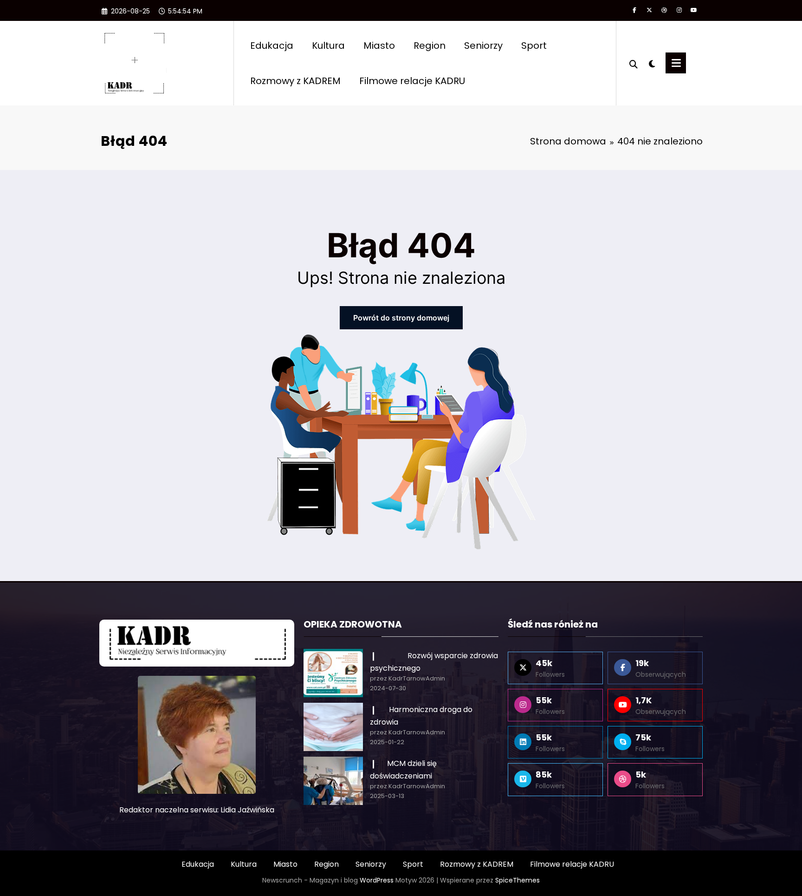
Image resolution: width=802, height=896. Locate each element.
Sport (534, 45)
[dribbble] (664, 10)
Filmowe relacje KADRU (412, 80)
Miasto (379, 45)
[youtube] (693, 10)
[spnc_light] (651, 62)
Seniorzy (483, 45)
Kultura (328, 45)
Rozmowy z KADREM (295, 80)
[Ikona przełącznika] (676, 62)
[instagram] (679, 10)
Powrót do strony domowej (401, 317)
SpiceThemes (517, 880)
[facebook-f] (634, 10)
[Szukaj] (633, 63)
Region (430, 45)
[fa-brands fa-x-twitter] (649, 10)
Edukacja (271, 45)
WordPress (377, 880)
